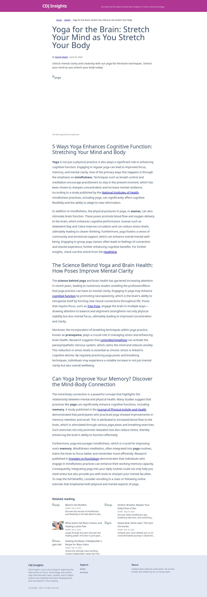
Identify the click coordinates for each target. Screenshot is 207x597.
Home (59, 20)
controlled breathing (113, 340)
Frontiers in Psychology (84, 459)
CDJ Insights (54, 6)
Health (67, 20)
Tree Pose (93, 306)
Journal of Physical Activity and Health (121, 409)
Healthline (110, 252)
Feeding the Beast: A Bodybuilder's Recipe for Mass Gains (83, 543)
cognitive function (64, 296)
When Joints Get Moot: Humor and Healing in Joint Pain (83, 524)
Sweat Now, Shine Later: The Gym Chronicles (135, 524)
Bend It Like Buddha (75, 504)
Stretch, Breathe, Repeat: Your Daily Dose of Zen (134, 506)
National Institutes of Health (120, 192)
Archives (84, 572)
